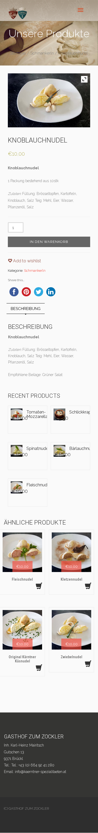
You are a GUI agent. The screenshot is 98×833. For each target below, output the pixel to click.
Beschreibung (26, 308)
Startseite (18, 53)
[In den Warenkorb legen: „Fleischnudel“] (39, 586)
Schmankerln (42, 53)
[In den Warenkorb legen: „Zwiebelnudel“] (88, 664)
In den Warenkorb (49, 242)
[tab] (26, 308)
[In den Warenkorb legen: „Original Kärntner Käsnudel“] (39, 668)
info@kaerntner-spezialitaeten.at (40, 772)
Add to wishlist (26, 260)
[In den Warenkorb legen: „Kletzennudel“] (88, 586)
